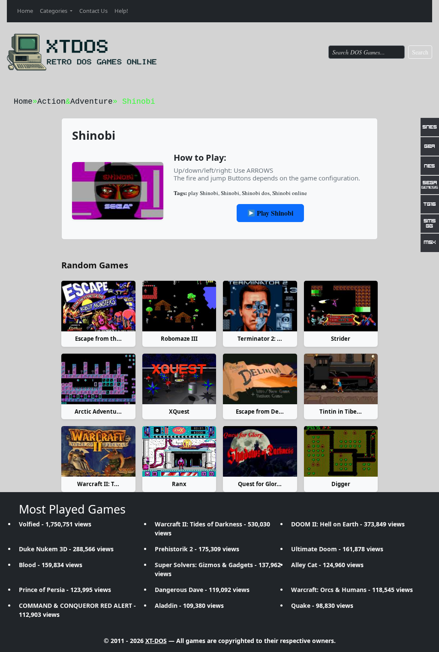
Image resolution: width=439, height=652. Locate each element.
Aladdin (166, 605)
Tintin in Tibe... (340, 411)
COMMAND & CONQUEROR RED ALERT (75, 605)
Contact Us (93, 11)
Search (420, 52)
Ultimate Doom (314, 549)
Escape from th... (98, 339)
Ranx (179, 484)
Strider (340, 339)
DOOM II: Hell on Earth (324, 524)
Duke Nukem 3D (43, 549)
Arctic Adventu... (98, 411)
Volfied (29, 524)
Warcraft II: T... (98, 484)
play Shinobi (203, 193)
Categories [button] (54, 11)
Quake (300, 605)
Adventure (91, 101)
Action (51, 101)
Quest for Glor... (260, 484)
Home (25, 11)
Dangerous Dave (179, 590)
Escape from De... (260, 411)
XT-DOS (156, 641)
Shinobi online (289, 193)
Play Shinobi (274, 213)
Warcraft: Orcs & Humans (329, 590)
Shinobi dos (256, 193)
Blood (27, 565)
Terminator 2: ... (260, 339)
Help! (121, 11)
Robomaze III (179, 339)
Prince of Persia (42, 590)
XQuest (179, 411)
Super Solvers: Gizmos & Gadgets (204, 565)
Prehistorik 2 (174, 549)
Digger (340, 484)
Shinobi (230, 193)
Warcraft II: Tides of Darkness (198, 524)
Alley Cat (304, 565)
